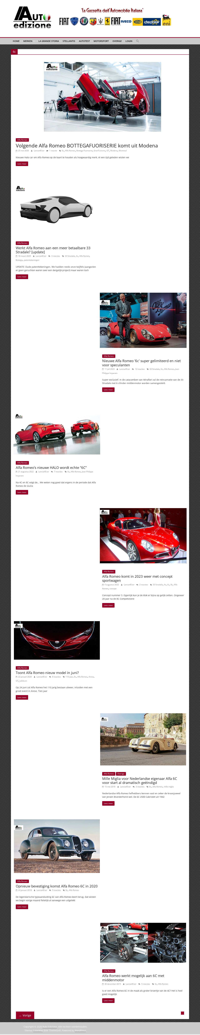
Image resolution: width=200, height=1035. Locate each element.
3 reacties (55, 256)
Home (16, 41)
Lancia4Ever (39, 150)
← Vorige (25, 1015)
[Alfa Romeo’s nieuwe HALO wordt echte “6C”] (56, 407)
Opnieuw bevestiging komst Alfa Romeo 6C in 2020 (57, 886)
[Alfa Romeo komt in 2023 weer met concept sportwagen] (143, 510)
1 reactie (53, 150)
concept (113, 588)
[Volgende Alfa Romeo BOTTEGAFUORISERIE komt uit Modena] (102, 64)
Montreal (123, 150)
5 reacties (56, 890)
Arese (91, 676)
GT (108, 150)
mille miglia (169, 786)
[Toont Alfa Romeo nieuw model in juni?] (57, 623)
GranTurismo (99, 150)
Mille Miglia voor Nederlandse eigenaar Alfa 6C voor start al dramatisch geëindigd (139, 780)
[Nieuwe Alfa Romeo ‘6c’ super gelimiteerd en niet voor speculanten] (143, 294)
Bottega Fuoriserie (84, 150)
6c (63, 150)
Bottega (19, 260)
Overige (117, 41)
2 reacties (143, 584)
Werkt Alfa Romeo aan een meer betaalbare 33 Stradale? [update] (53, 249)
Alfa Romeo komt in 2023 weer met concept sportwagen (137, 578)
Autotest (84, 41)
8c (172, 584)
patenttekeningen (31, 260)
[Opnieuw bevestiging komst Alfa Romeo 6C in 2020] (57, 821)
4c (165, 584)
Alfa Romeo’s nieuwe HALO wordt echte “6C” (51, 467)
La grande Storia (48, 41)
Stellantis (69, 41)
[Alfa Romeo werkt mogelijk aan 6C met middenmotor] (143, 924)
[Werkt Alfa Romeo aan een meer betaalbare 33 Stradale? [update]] (56, 181)
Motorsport (101, 41)
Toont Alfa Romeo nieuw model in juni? (47, 672)
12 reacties (140, 369)
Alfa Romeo (22, 140)
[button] (137, 41)
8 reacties (56, 676)
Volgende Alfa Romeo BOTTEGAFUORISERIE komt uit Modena (87, 145)
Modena (114, 150)
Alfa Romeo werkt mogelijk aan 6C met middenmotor (133, 977)
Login (128, 41)
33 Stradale (70, 256)
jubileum (23, 680)
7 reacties (58, 471)
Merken (27, 41)
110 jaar (69, 676)
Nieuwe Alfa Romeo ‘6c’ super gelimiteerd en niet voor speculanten (141, 362)
